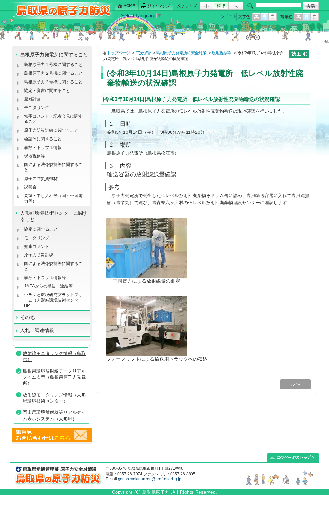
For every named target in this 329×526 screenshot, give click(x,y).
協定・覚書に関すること (47, 90)
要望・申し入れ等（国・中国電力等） (53, 198)
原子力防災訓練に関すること (51, 130)
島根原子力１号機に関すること (53, 64)
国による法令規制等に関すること (53, 167)
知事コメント (36, 246)
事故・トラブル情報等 (45, 277)
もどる (295, 384)
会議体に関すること (43, 138)
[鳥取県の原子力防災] (61, 18)
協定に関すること (41, 229)
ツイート (228, 16)
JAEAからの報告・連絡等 (48, 286)
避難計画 (32, 98)
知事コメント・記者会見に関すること (53, 119)
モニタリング (36, 107)
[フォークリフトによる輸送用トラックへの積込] (146, 354)
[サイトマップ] (156, 5)
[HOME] (127, 5)
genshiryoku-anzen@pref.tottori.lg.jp (149, 479)
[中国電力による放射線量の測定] (146, 276)
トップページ (118, 52)
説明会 (30, 187)
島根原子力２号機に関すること (53, 73)
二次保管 (143, 52)
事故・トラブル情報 (44, 147)
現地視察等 (34, 155)
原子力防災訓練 (38, 254)
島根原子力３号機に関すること (53, 81)
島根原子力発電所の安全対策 (181, 52)
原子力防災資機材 (41, 178)
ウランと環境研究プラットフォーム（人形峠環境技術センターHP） (53, 300)
